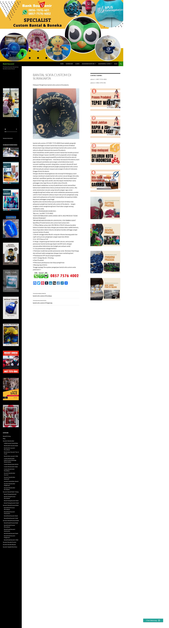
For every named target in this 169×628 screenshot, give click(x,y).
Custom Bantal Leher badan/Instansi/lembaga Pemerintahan (10, 460)
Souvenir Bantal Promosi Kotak (11, 520)
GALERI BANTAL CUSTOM (104, 63)
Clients (77, 63)
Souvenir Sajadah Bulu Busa (10, 547)
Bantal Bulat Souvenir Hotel (11, 518)
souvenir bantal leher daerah (11, 481)
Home (61, 63)
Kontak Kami (69, 63)
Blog (115, 63)
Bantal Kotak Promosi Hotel (11, 523)
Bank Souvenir (8, 64)
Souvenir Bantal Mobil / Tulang (10, 492)
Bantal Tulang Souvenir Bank (11, 500)
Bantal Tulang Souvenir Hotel (11, 503)
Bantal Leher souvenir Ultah (11, 456)
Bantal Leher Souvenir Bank (11, 445)
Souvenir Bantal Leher (8, 441)
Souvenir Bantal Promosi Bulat (10, 505)
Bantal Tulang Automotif (10, 494)
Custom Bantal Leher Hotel (11, 466)
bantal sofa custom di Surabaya (42, 295)
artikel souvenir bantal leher (11, 443)
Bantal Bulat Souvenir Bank (11, 516)
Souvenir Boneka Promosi (9, 542)
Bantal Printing (7, 436)
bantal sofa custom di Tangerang (42, 302)
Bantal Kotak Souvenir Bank (11, 533)
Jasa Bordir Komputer (88, 63)
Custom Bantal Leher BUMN (11, 464)
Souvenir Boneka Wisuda (9, 544)
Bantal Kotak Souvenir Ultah (11, 540)
